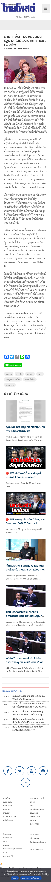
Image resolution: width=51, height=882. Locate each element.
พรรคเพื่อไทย (30, 379)
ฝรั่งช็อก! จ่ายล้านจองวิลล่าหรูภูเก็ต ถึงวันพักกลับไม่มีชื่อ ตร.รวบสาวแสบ (28, 721)
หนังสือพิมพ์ (8, 820)
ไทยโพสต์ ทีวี (8, 856)
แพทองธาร (10, 385)
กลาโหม (9, 374)
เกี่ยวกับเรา (34, 838)
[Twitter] (19, 771)
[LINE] (25, 782)
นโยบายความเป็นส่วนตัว (31, 878)
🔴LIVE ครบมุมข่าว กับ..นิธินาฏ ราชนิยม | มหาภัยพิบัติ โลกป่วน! (25, 521)
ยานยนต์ (6, 845)
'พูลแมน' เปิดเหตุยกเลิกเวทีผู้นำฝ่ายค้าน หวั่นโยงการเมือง (25, 429)
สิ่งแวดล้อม (34, 824)
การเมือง (30, 374)
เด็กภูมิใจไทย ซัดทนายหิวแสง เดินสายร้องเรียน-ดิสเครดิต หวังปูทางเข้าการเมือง (25, 569)
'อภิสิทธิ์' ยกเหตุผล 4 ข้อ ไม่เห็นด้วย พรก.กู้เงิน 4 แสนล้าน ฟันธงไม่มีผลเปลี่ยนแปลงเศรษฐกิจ (24, 662)
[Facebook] (8, 771)
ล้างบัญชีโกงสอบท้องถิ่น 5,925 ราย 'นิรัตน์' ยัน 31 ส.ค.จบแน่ (28, 697)
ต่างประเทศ (7, 834)
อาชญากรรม (8, 837)
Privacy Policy (36, 849)
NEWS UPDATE (12, 691)
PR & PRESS (35, 834)
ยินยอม (15, 878)
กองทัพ (19, 374)
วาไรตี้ (32, 802)
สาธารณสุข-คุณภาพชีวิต (12, 848)
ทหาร (40, 374)
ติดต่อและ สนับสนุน (38, 842)
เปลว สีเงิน (7, 802)
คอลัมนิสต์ (7, 805)
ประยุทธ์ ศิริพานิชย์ (13, 379)
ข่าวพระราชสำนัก (9, 816)
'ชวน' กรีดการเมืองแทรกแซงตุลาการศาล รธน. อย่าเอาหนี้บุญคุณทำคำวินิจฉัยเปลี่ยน (25, 616)
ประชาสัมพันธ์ (35, 816)
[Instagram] (43, 771)
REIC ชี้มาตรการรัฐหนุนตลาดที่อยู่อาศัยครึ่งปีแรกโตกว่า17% (27, 728)
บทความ (6, 809)
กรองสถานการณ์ (37, 798)
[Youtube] (31, 771)
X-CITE (6, 841)
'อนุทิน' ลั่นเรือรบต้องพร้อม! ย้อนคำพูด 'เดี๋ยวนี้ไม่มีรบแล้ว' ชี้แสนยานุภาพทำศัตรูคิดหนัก (29, 705)
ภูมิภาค (33, 820)
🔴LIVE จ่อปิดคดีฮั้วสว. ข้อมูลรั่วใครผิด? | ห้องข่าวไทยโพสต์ (24, 475)
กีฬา (31, 805)
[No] (47, 875)
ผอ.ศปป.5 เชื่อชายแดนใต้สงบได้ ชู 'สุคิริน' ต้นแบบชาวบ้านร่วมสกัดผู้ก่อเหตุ (28, 713)
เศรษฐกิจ (6, 813)
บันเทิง (5, 852)
